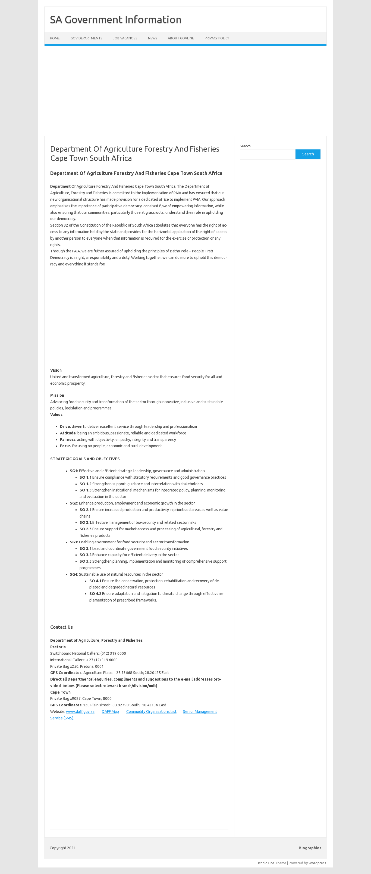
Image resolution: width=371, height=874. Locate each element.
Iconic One (266, 863)
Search (245, 146)
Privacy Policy (217, 38)
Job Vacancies (125, 38)
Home (55, 38)
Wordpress (317, 863)
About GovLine (181, 38)
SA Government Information (116, 19)
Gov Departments (86, 38)
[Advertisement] (185, 94)
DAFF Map (110, 711)
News (152, 38)
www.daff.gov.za (80, 711)
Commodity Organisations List (151, 711)
